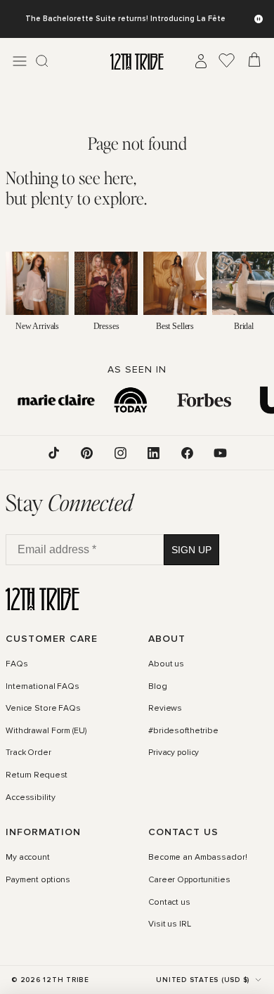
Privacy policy (173, 753)
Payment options (38, 880)
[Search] (42, 61)
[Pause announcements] (258, 19)
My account (28, 857)
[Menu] (19, 61)
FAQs (17, 664)
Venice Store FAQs (43, 708)
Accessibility (30, 798)
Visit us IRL (169, 924)
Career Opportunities (189, 880)
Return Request (36, 775)
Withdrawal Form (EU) (46, 731)
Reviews (165, 708)
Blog (157, 687)
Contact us (169, 902)
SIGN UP (191, 549)
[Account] (201, 61)
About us (166, 664)
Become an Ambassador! (197, 857)
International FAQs (42, 687)
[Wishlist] (226, 61)
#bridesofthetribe (183, 731)
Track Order (28, 753)
